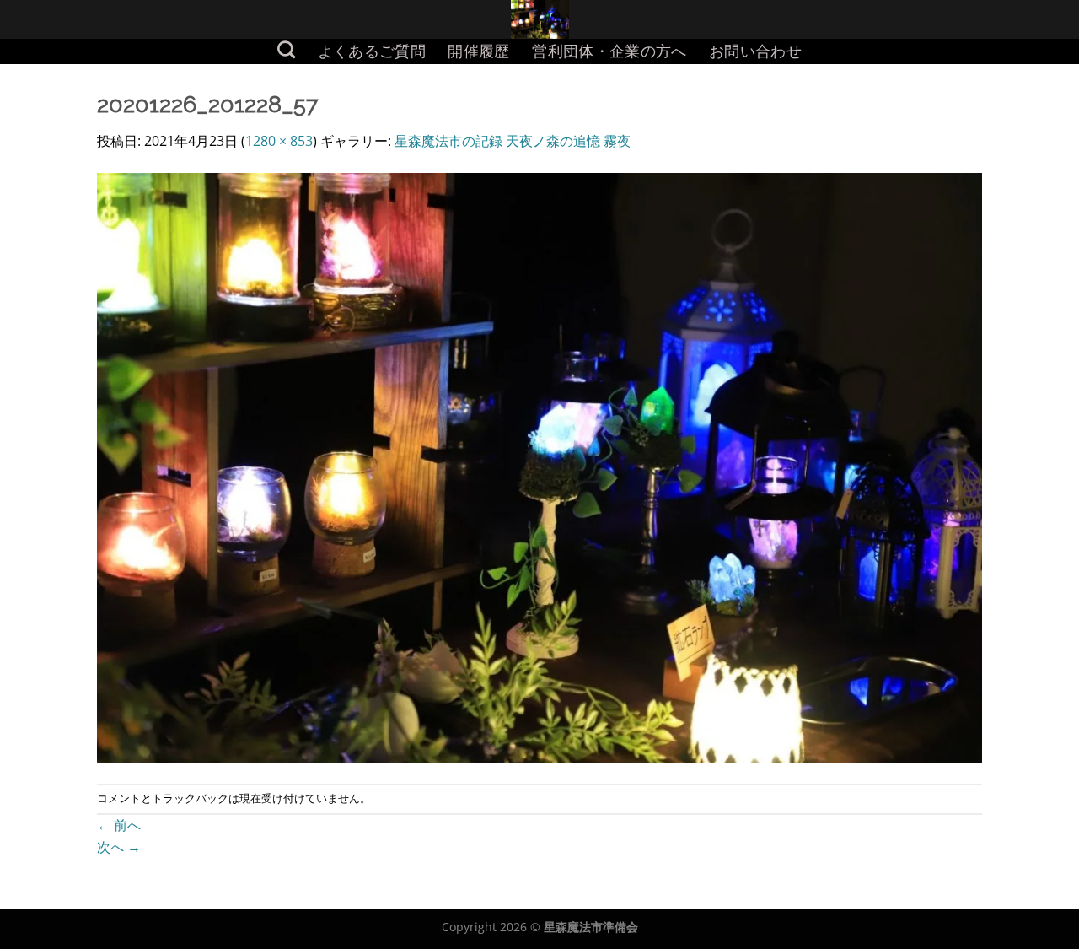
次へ (119, 847)
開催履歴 (478, 51)
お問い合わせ (755, 51)
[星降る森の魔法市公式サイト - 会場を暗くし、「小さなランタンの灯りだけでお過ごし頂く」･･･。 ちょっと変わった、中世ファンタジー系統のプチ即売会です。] (540, 19)
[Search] (286, 49)
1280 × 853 (279, 141)
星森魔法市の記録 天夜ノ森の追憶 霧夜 (513, 141)
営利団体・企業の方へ (609, 51)
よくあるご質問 (372, 51)
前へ (119, 825)
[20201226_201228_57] (539, 466)
